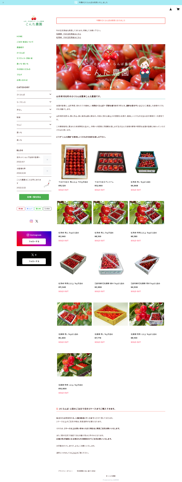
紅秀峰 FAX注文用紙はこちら (68, 37)
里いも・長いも (22, 64)
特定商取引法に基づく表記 (86, 471)
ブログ (19, 75)
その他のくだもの (23, 69)
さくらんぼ (21, 53)
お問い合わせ (22, 80)
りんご (19, 125)
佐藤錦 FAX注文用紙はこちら (68, 34)
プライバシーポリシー (65, 471)
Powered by (108, 480)
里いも (19, 132)
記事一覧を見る (34, 197)
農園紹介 (20, 47)
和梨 (18, 117)
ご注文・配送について (25, 42)
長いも (19, 140)
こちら (74, 453)
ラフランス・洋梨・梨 (25, 58)
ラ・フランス (21, 102)
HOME (20, 36)
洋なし (19, 110)
